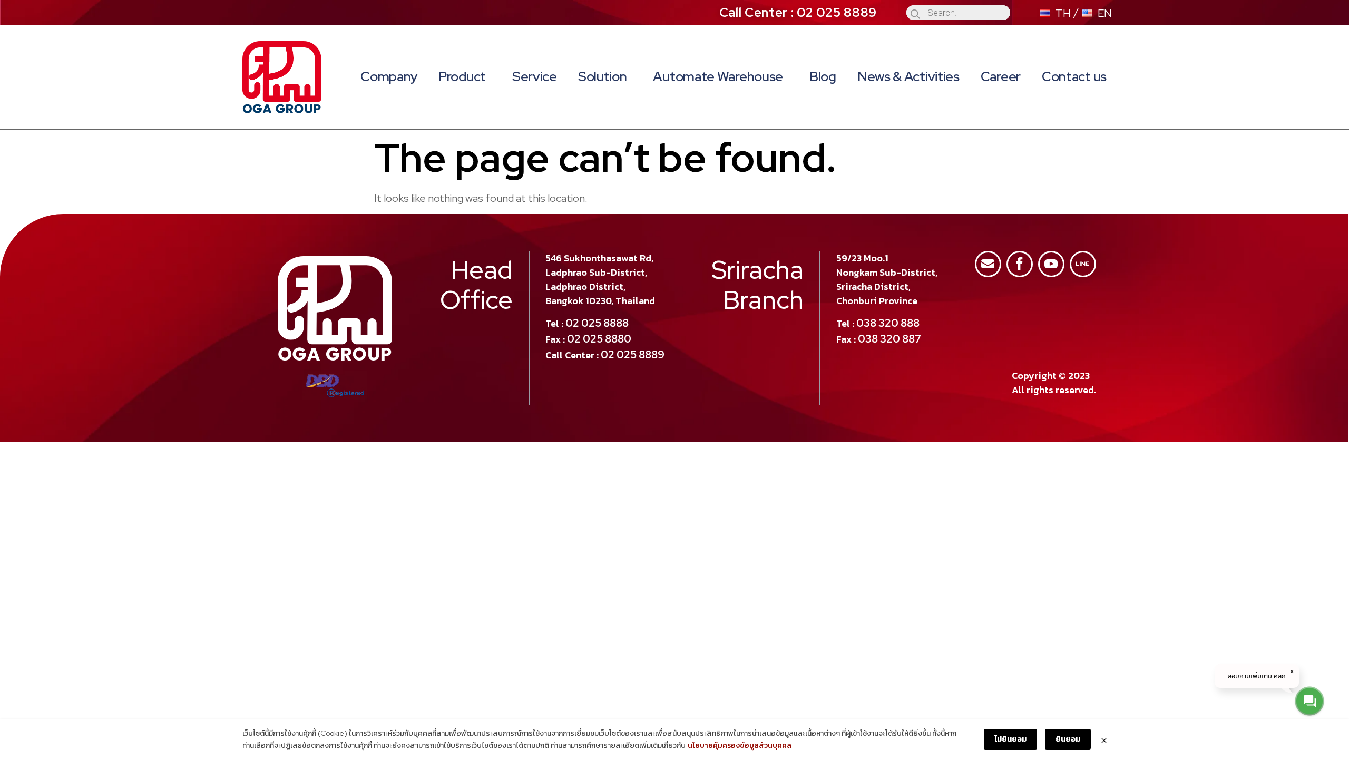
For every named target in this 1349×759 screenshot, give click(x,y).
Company (388, 76)
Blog (822, 76)
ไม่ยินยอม (1010, 739)
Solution (602, 76)
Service (534, 76)
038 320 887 (889, 339)
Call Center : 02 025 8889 (798, 12)
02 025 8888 (597, 323)
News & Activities (908, 76)
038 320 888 (888, 323)
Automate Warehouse (718, 76)
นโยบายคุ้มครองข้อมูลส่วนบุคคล (739, 745)
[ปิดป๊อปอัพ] (1104, 739)
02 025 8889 (632, 355)
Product (462, 76)
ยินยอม (1067, 739)
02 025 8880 (599, 339)
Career (1001, 76)
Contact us (1074, 76)
